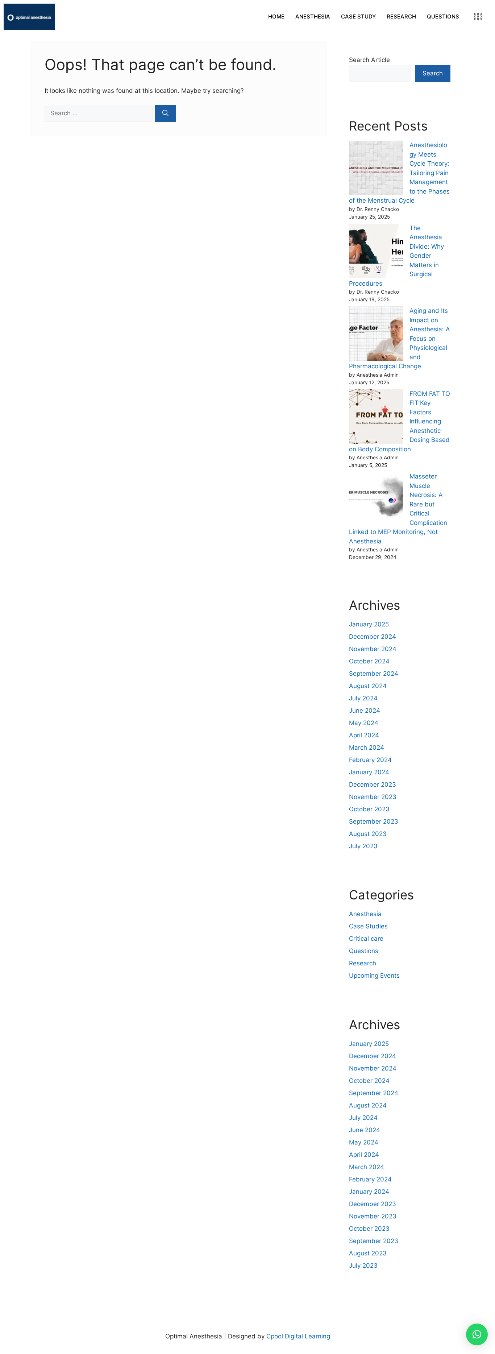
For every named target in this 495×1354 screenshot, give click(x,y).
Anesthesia (365, 914)
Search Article (369, 59)
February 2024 (370, 759)
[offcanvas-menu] (478, 16)
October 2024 (369, 661)
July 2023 (363, 846)
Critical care (366, 938)
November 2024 (372, 649)
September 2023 (373, 821)
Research (362, 963)
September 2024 (373, 673)
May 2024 (363, 722)
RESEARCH (401, 16)
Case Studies (368, 926)
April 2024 (364, 735)
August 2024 (368, 686)
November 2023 (372, 796)
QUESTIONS (443, 16)
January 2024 (369, 772)
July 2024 (363, 698)
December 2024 (372, 636)
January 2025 (369, 624)
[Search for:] (100, 113)
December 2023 (372, 784)
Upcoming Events (374, 975)
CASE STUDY (358, 16)
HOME (276, 16)
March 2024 (366, 747)
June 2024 (364, 710)
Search (433, 73)
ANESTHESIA (312, 16)
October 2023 (369, 809)
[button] (477, 1334)
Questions (363, 951)
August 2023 (368, 833)
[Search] (165, 113)
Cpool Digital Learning (298, 1336)
